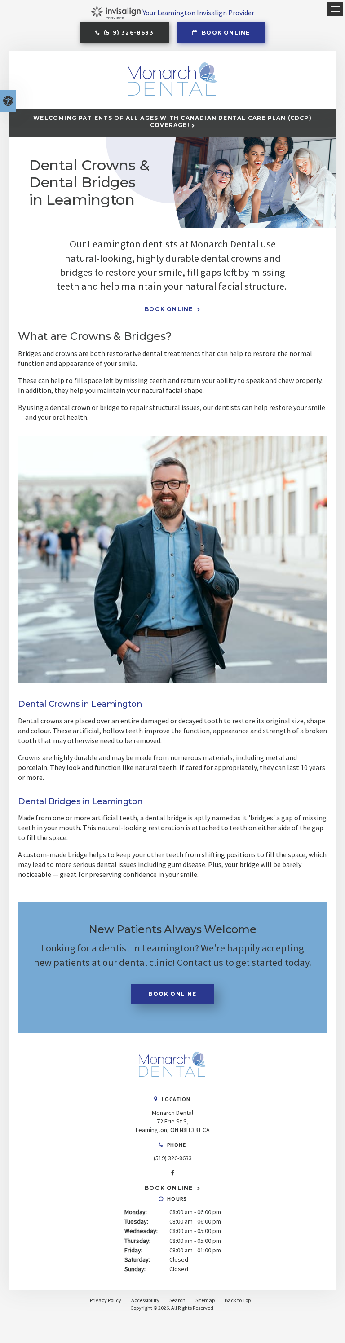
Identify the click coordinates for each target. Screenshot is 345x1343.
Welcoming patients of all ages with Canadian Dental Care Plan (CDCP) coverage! (172, 121)
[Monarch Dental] (172, 1086)
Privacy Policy (105, 1300)
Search (177, 1300)
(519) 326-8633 (173, 1158)
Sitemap (205, 1300)
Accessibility (145, 1300)
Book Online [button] (225, 32)
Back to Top (238, 1300)
